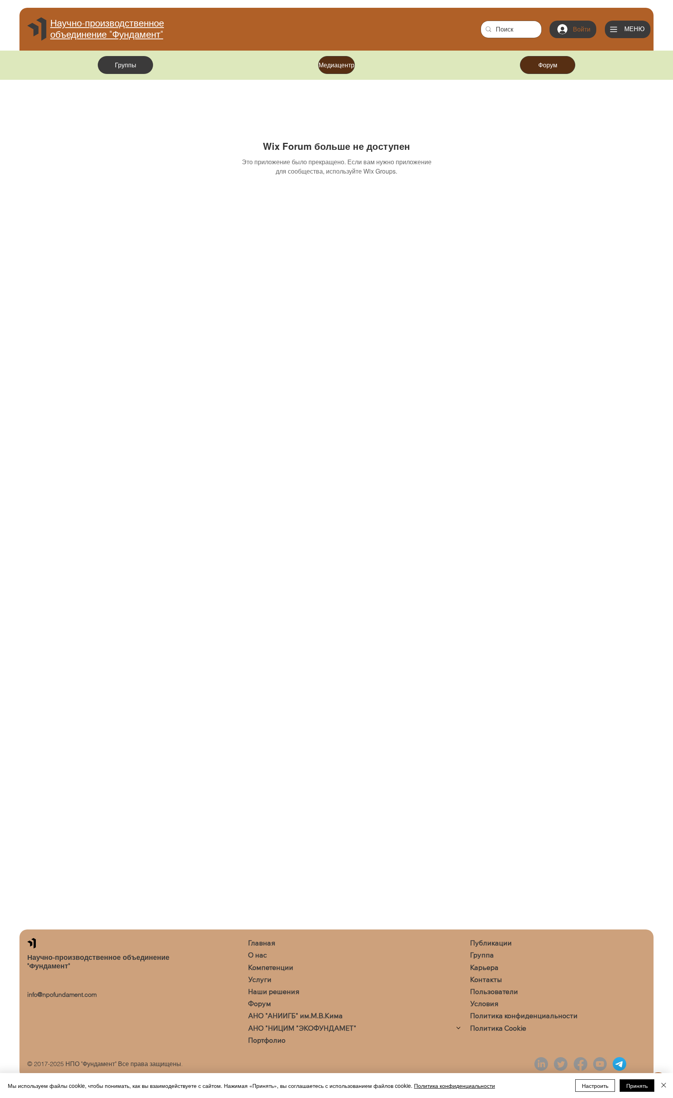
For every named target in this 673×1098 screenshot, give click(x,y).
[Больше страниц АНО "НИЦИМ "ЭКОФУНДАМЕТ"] (458, 1028)
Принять (637, 1085)
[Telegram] (619, 1064)
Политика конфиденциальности (454, 1085)
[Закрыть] (663, 1085)
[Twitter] (560, 1064)
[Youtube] (600, 1064)
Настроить (595, 1085)
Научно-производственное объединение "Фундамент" (107, 29)
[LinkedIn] (541, 1064)
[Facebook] (580, 1064)
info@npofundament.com (62, 994)
